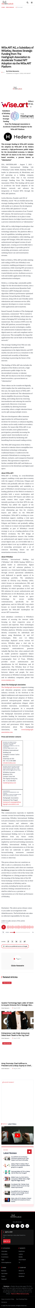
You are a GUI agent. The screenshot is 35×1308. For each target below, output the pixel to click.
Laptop (21, 1254)
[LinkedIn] (16, 941)
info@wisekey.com (9, 763)
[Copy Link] (24, 941)
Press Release (10, 7)
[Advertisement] (17, 27)
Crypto (3, 1276)
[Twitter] (13, 1226)
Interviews (4, 1251)
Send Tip (5, 1241)
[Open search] (27, 3)
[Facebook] (8, 941)
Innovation (4, 1254)
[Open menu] (32, 3)
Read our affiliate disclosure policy (20, 1294)
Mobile (20, 1257)
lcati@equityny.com (9, 783)
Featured (3, 1279)
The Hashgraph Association (11, 687)
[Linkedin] (27, 1226)
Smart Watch (22, 1259)
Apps (2, 1259)
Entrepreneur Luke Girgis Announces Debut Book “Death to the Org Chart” (15, 1034)
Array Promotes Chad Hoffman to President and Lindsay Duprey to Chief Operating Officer (16, 1064)
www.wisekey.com (8, 680)
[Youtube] (22, 1226)
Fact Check (4, 1273)
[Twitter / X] (12, 941)
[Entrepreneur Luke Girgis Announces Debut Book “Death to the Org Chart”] (17, 1020)
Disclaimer (21, 1276)
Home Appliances (6, 1262)
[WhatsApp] (20, 941)
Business (3, 1271)
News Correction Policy (7, 1299)
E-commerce (4, 1257)
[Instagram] (17, 1226)
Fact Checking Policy (21, 1299)
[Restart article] (3, 932)
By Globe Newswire (12, 71)
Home (3, 7)
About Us (21, 1271)
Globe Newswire (17, 965)
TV (19, 1262)
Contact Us (22, 1273)
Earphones (22, 1251)
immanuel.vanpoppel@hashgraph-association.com (12, 803)
